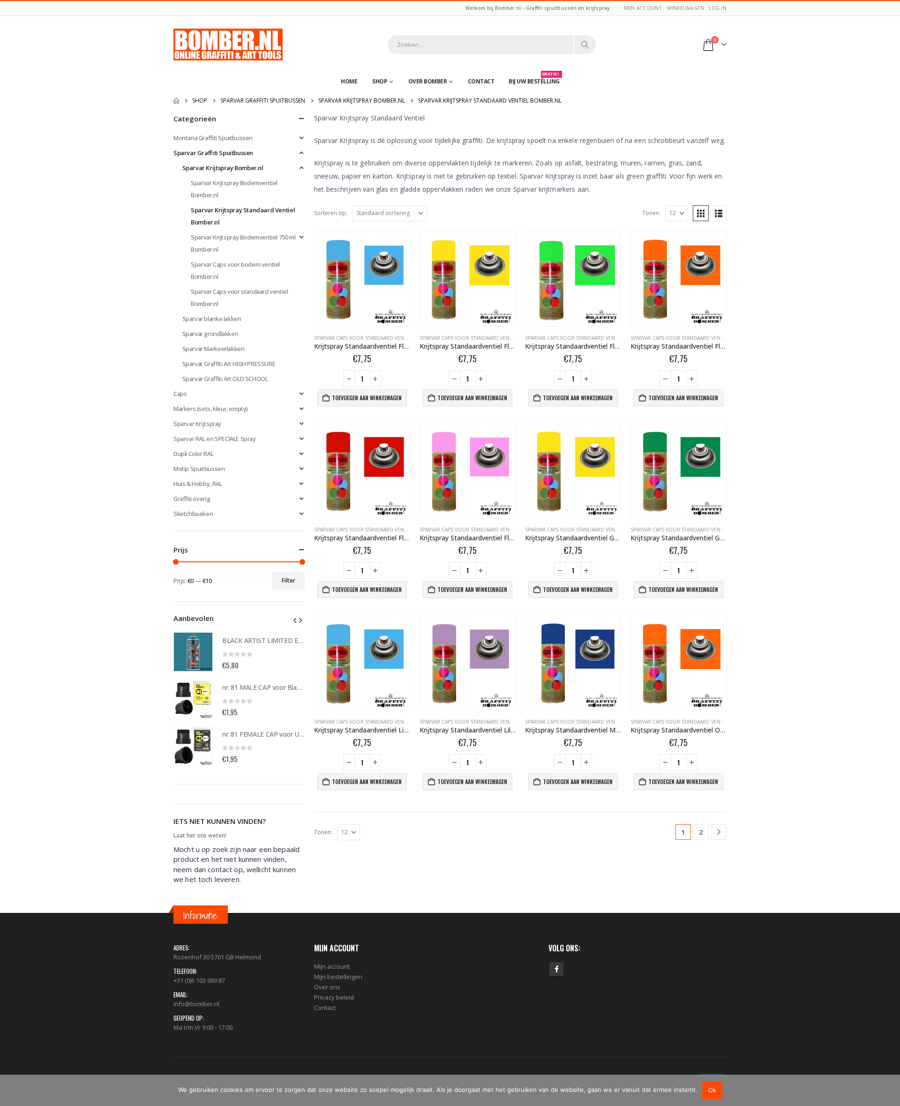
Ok (712, 1090)
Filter (288, 580)
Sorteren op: (330, 213)
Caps (180, 393)
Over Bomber (427, 81)
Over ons (327, 987)
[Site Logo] (228, 44)
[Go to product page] (362, 278)
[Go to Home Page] (176, 101)
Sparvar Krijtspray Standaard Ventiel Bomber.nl (243, 216)
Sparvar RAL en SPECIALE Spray (214, 438)
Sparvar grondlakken (210, 333)
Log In (718, 8)
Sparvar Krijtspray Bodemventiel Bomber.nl (234, 189)
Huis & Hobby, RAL (197, 483)
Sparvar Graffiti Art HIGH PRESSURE (229, 363)
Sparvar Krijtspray (197, 423)
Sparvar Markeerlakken (213, 348)
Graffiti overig (191, 498)
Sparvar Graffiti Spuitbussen (213, 153)
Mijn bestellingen (338, 976)
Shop (379, 81)
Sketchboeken (193, 513)
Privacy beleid (334, 997)
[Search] (585, 44)
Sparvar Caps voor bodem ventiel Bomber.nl (235, 270)
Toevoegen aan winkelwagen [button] (367, 398)
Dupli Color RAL (193, 453)
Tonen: (651, 213)
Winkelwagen (686, 8)
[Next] (719, 832)
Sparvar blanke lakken (211, 318)
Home (349, 81)
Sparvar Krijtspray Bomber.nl (222, 168)
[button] (701, 213)
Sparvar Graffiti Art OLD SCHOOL (225, 378)
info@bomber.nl (196, 1004)
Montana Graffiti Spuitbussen (213, 138)
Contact (481, 81)
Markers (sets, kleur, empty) (210, 408)
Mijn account (643, 8)
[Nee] (888, 1090)
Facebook (556, 969)
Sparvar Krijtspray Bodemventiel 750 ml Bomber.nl (243, 243)
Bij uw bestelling (534, 79)
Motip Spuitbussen (199, 468)
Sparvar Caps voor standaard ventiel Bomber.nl (378, 338)
